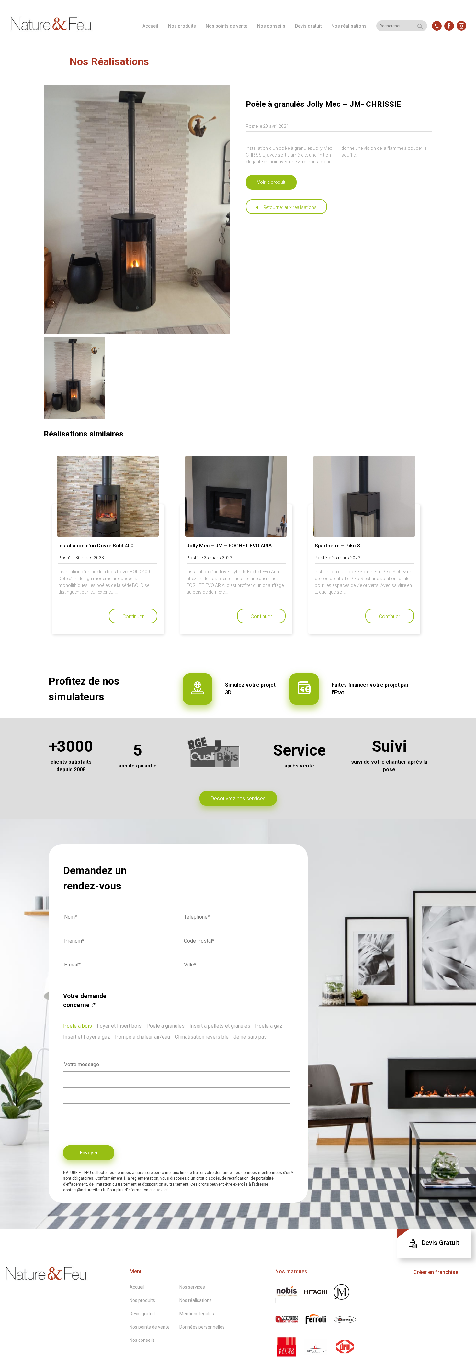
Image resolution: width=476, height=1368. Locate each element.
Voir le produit (271, 182)
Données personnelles (202, 1326)
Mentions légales (196, 1313)
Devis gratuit (308, 25)
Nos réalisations (349, 25)
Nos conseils (271, 25)
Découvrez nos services (238, 798)
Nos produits (182, 25)
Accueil (150, 25)
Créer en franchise (436, 1272)
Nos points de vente (226, 25)
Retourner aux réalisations (290, 207)
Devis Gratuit (440, 1243)
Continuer (133, 616)
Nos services (192, 1287)
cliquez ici (158, 1190)
